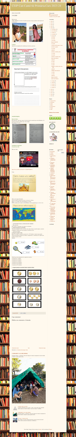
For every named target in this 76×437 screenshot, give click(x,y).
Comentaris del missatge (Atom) (22, 349)
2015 (51, 95)
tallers (51, 109)
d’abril (53, 82)
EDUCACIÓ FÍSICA (54, 58)
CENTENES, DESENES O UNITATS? (52, 166)
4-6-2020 (52, 64)
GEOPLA (52, 174)
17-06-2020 (53, 40)
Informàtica (52, 102)
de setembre (54, 34)
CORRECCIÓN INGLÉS (55, 70)
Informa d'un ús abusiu (54, 112)
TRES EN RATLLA (52, 197)
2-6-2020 (52, 73)
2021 (51, 26)
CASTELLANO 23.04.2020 (22, 406)
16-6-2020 (53, 43)
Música (51, 105)
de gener (53, 87)
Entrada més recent (15, 348)
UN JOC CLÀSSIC (54, 46)
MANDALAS (52, 221)
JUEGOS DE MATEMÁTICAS (52, 214)
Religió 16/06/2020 (54, 42)
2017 (51, 92)
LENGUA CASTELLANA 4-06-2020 (57, 67)
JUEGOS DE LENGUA (52, 217)
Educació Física (53, 100)
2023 (51, 23)
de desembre (54, 29)
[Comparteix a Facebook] (24, 313)
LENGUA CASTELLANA (56, 51)
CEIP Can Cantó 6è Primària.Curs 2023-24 (36, 5)
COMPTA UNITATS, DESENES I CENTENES (52, 170)
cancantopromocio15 (54, 15)
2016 (51, 94)
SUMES (51, 153)
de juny (53, 35)
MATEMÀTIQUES (52, 156)
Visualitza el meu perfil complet (54, 16)
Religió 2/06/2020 (54, 77)
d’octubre (53, 32)
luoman (40, 429)
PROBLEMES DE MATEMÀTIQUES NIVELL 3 (52, 183)
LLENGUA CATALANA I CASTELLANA (52, 160)
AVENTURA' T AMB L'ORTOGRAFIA (53, 201)
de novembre (54, 30)
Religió (51, 107)
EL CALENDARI (52, 207)
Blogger (50, 429)
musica (51, 103)
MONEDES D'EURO (52, 163)
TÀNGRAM (52, 173)
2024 (51, 21)
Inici (29, 348)
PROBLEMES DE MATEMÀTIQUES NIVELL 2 (52, 177)
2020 (51, 27)
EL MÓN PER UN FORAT (52, 204)
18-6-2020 (53, 38)
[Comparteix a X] (23, 313)
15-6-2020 (53, 48)
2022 (51, 24)
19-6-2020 (53, 37)
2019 (51, 89)
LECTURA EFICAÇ (52, 187)
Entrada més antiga (42, 348)
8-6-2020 (52, 63)
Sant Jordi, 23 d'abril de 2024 (23, 418)
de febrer (53, 85)
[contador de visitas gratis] (55, 119)
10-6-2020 (53, 55)
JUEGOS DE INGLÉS (52, 219)
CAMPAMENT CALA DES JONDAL (20, 353)
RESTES (51, 154)
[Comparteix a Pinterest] (25, 313)
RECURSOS (52, 151)
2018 (51, 91)
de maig (53, 80)
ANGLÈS (53, 50)
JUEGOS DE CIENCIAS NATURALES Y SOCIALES (52, 210)
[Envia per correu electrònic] (20, 313)
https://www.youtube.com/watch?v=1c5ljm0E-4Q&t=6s (22, 169)
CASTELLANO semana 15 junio (57, 45)
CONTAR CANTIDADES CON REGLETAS (53, 194)
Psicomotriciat (52, 106)
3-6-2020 (52, 72)
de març (53, 84)
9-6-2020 (52, 61)
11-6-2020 (53, 53)
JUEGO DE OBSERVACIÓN (52, 190)
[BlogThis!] (21, 313)
